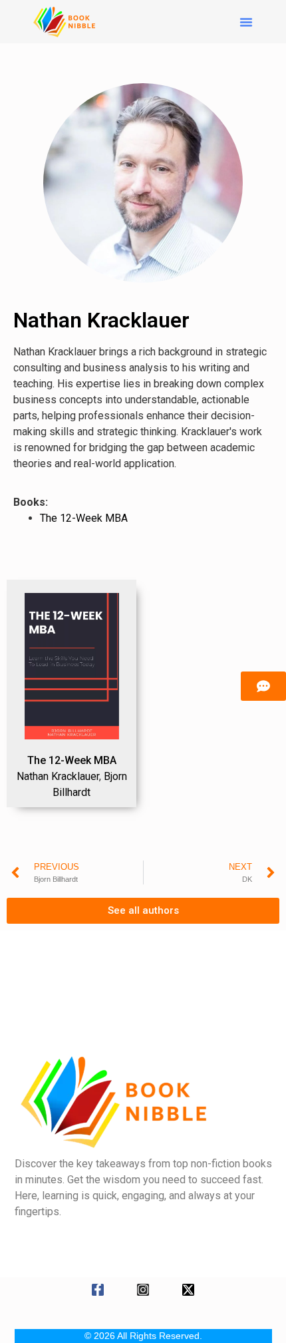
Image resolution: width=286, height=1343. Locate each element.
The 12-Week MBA (84, 518)
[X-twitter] (188, 1290)
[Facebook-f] (98, 1290)
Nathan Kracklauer (58, 776)
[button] (246, 22)
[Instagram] (143, 1290)
